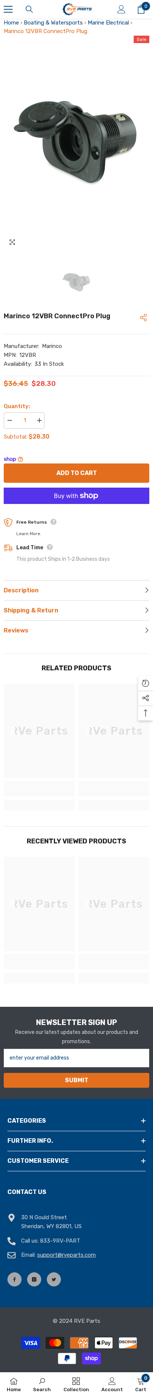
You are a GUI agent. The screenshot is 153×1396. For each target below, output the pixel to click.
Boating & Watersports (53, 22)
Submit (76, 1080)
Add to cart (76, 472)
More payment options (76, 508)
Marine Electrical (108, 22)
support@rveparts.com (66, 1255)
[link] (39, 792)
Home (11, 22)
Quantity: (17, 406)
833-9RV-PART (60, 1240)
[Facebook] (14, 1279)
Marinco (52, 346)
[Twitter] (54, 1279)
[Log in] (121, 9)
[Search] (29, 9)
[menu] (8, 9)
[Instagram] (34, 1279)
